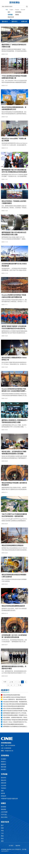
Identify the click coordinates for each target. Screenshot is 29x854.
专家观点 (3, 788)
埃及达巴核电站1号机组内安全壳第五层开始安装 (15, 720)
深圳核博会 (18, 12)
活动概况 (3, 759)
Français (17, 9)
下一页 (19, 685)
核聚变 (17, 14)
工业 (2, 833)
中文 (7, 9)
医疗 (2, 825)
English (11, 9)
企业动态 (3, 785)
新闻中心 (3, 761)
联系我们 (3, 769)
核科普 (3, 793)
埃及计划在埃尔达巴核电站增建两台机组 (13, 708)
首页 (9, 12)
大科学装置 (4, 812)
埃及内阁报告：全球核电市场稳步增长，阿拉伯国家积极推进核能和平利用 (15, 717)
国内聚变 (3, 807)
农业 (2, 838)
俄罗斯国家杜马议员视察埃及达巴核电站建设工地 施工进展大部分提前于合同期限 (15, 726)
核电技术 (3, 796)
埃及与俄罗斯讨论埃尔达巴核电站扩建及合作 (14, 697)
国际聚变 (3, 809)
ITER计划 (4, 814)
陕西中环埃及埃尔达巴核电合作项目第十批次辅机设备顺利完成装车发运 (15, 710)
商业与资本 (4, 817)
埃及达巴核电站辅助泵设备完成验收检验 (13, 724)
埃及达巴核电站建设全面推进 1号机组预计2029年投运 (15, 715)
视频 (2, 791)
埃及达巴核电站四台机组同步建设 (11, 695)
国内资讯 (5, 21)
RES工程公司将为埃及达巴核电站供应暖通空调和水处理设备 (15, 704)
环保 (2, 830)
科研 (2, 828)
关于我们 (11, 845)
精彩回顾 (3, 767)
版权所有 (18, 845)
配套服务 (3, 764)
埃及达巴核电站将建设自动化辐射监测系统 (14, 706)
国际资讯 (14, 21)
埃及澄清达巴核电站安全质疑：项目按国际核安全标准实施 (15, 701)
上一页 (11, 682)
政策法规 (24, 21)
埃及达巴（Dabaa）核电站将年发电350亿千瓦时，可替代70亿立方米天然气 (15, 722)
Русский (23, 9)
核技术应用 (11, 17)
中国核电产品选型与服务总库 (9, 798)
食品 (2, 836)
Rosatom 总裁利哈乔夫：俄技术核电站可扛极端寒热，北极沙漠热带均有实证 (15, 699)
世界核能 (10, 14)
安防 (2, 841)
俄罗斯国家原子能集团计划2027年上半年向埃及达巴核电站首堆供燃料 (15, 713)
